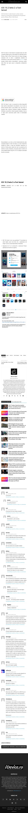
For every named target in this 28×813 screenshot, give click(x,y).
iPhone (24, 355)
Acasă (2, 4)
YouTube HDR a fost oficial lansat (7, 363)
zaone (8, 500)
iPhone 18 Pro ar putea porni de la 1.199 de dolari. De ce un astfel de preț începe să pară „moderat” (17, 465)
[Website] (21, 396)
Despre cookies (10, 809)
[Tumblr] (15, 396)
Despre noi (4, 807)
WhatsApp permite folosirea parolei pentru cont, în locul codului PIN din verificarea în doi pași (17, 433)
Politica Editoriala (10, 807)
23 (26, 19)
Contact (19, 809)
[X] (18, 396)
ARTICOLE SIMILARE (6, 401)
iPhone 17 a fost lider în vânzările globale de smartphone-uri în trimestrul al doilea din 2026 (16, 419)
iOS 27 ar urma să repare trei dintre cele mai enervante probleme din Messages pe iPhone (17, 479)
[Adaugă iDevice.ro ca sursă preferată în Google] (14, 100)
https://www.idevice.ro (14, 378)
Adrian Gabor (6, 19)
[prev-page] (2, 484)
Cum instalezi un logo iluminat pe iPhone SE (22, 363)
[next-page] (4, 484)
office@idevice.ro (17, 790)
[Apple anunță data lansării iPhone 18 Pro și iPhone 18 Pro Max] (4, 439)
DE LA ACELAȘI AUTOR (16, 401)
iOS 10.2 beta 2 (16, 355)
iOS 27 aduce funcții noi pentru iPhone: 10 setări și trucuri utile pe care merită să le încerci (17, 407)
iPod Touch (4, 356)
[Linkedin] (10, 396)
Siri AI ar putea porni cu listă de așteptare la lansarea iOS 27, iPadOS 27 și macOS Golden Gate (16, 459)
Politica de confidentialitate (20, 807)
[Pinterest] (13, 396)
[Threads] (15, 803)
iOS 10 (6, 4)
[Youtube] (24, 396)
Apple (7, 355)
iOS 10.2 (22, 59)
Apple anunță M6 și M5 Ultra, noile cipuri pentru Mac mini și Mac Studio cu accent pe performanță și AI (17, 453)
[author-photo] (14, 374)
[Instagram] (7, 396)
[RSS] (13, 799)
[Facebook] (4, 396)
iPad (21, 355)
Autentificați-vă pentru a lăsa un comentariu (15, 496)
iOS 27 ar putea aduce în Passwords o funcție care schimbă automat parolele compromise (17, 413)
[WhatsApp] (24, 799)
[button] (2, 1)
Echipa (15, 809)
